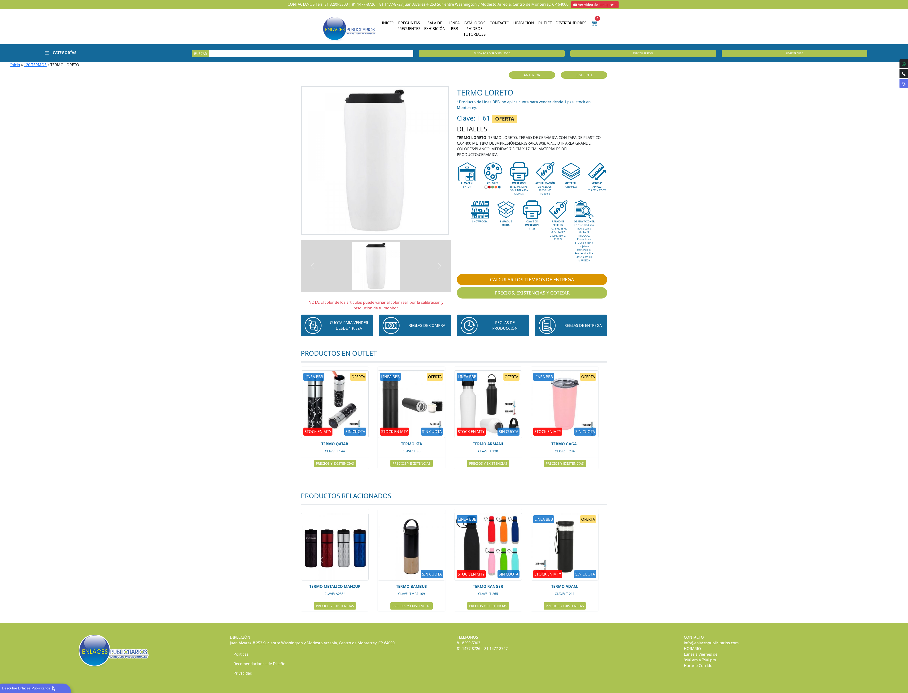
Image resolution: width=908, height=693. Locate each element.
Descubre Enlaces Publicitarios (26, 688)
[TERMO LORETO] (376, 160)
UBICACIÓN (523, 23)
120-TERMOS (35, 64)
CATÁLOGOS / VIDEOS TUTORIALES (474, 28)
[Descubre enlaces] (903, 83)
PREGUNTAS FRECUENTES (408, 25)
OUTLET (545, 23)
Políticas (241, 654)
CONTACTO (499, 23)
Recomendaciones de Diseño (259, 663)
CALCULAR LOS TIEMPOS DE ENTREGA (532, 279)
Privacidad (243, 673)
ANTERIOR (532, 75)
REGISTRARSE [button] (794, 53)
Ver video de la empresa (596, 4)
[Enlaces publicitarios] (349, 28)
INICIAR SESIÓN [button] (643, 53)
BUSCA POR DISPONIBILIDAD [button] (492, 53)
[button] (59, 52)
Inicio (15, 64)
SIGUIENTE (584, 75)
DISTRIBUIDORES (571, 23)
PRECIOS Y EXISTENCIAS (350, 463)
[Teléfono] (903, 73)
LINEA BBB (454, 25)
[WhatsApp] (903, 63)
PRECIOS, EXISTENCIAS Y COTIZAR (532, 293)
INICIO (388, 23)
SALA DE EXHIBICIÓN (434, 25)
